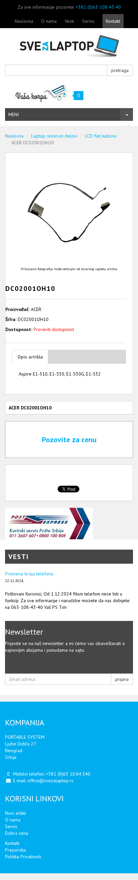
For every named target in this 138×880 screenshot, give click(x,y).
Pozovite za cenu (69, 439)
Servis (88, 21)
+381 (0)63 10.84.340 (68, 774)
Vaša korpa (41, 93)
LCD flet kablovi (101, 136)
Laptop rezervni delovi (54, 136)
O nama (49, 21)
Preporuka (15, 850)
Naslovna (24, 21)
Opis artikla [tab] (30, 357)
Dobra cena (16, 833)
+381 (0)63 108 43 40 (98, 7)
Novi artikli (15, 813)
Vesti (69, 21)
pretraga (120, 70)
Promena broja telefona (29, 574)
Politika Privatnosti (23, 857)
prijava (122, 679)
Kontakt (113, 21)
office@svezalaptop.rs (50, 781)
